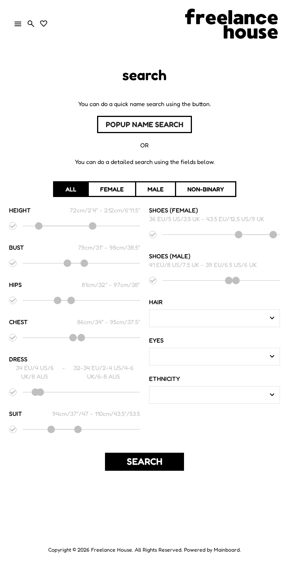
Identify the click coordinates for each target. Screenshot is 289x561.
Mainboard (227, 549)
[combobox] (208, 318)
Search (145, 461)
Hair (156, 302)
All (70, 189)
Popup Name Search (144, 124)
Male (156, 189)
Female (112, 189)
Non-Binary (205, 189)
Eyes (156, 340)
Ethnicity (164, 378)
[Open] (272, 318)
